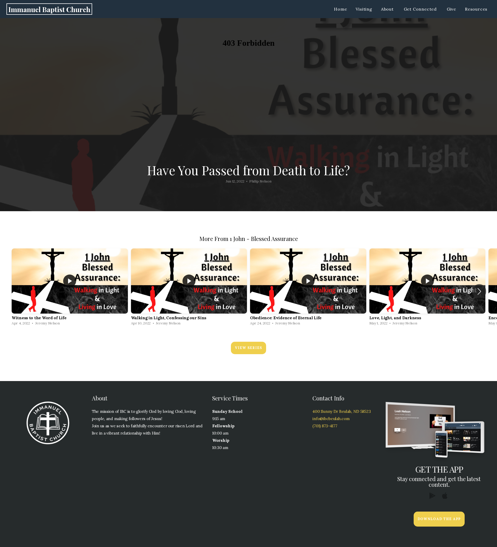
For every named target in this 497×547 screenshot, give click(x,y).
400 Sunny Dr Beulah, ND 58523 (341, 411)
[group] (70, 288)
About (388, 9)
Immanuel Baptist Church (49, 9)
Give (451, 9)
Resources (477, 9)
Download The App (439, 519)
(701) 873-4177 (324, 425)
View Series (248, 348)
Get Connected (421, 9)
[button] (479, 291)
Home (340, 9)
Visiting (364, 9)
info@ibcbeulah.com (330, 418)
